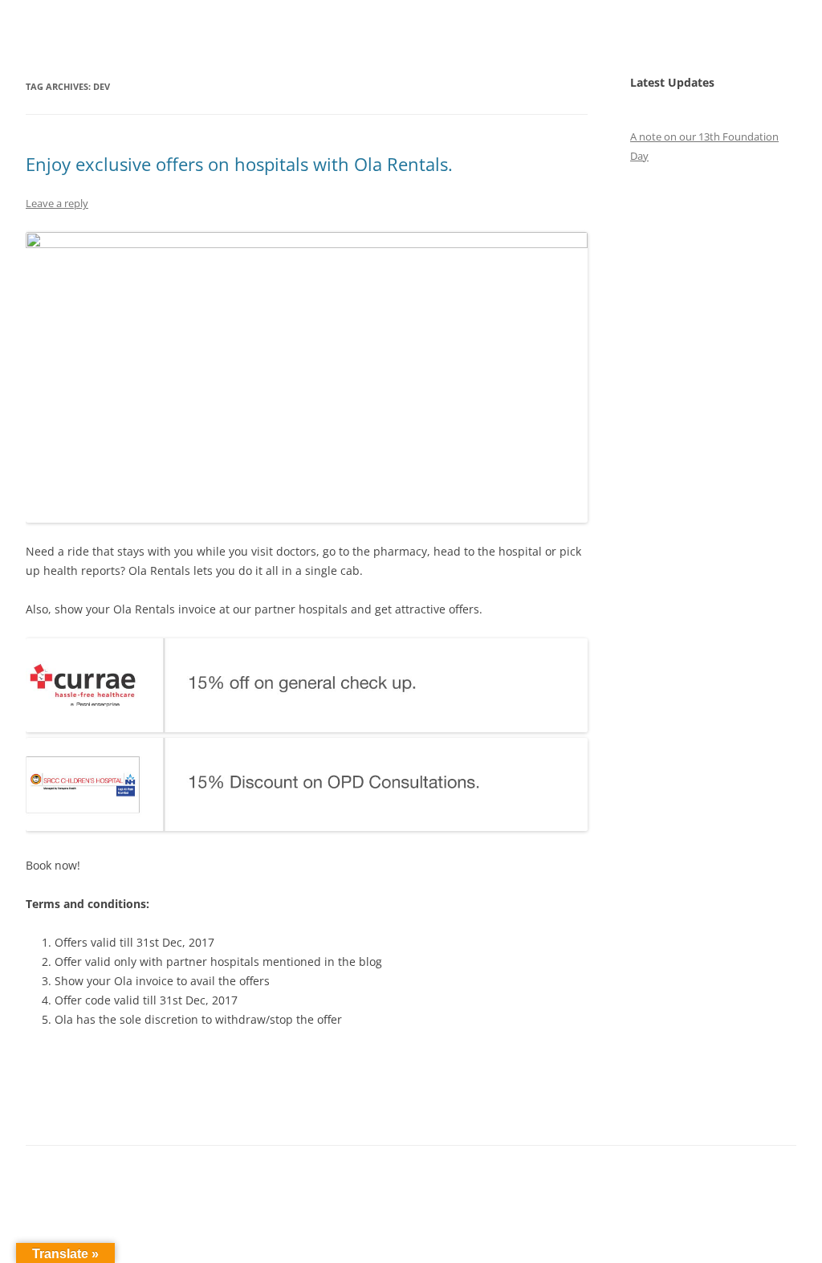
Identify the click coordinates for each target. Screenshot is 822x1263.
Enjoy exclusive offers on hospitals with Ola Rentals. (239, 164)
